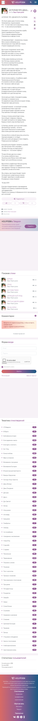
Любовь (19, 528)
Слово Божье (19, 606)
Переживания (19, 558)
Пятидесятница (19, 589)
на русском (19, 694)
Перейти (30, 226)
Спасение (19, 619)
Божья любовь (19, 453)
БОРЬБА (9, 279)
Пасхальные (19, 554)
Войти (19, 371)
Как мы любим (11, 307)
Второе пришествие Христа (19, 471)
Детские (19, 493)
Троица (19, 632)
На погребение (19, 532)
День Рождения (19, 488)
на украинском (19, 697)
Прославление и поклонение (19, 580)
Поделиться (20, 199)
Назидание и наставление (19, 536)
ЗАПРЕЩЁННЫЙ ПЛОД (14, 296)
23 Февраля (19, 427)
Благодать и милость (19, 445)
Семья (19, 602)
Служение (19, 611)
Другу (19, 497)
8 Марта (19, 431)
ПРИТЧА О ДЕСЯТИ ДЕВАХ (15, 301)
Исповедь (19, 515)
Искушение (19, 510)
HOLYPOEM (6, 221)
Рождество (19, 593)
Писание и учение (19, 563)
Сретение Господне (19, 624)
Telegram (19, 709)
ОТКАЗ (9, 284)
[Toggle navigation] (35, 2)
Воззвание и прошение (19, 462)
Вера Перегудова (18, 12)
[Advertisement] (19, 252)
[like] (6, 203)
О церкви (19, 549)
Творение (19, 628)
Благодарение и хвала (19, 440)
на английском (19, 700)
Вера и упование (19, 458)
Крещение (19, 519)
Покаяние (19, 567)
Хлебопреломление (19, 645)
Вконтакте (19, 706)
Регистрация (5, 376)
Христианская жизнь (19, 650)
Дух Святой (19, 501)
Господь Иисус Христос (19, 480)
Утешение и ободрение (19, 637)
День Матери (19, 484)
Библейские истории (19, 436)
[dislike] (23, 203)
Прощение (19, 584)
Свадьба (19, 597)
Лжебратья (19, 523)
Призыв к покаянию (19, 576)
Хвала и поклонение (19, 641)
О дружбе (19, 545)
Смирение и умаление (19, 615)
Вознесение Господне (19, 466)
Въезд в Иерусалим (19, 475)
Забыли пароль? (31, 376)
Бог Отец (19, 449)
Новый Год (19, 541)
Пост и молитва (19, 571)
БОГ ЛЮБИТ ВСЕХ (13, 290)
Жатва (19, 506)
